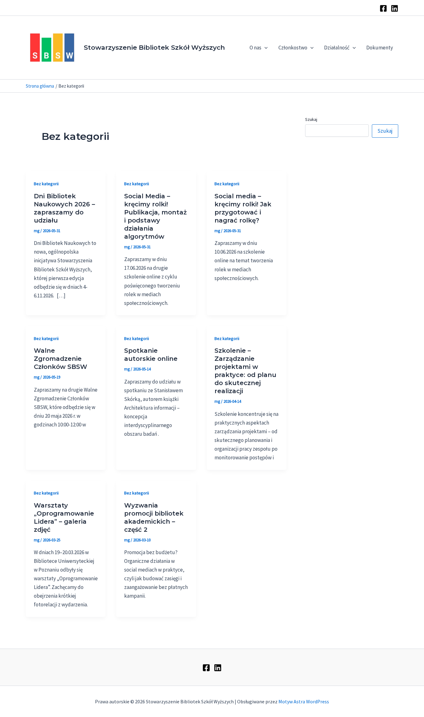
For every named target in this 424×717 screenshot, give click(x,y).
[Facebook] (383, 8)
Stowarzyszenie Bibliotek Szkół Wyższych (154, 47)
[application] (264, 47)
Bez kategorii (46, 183)
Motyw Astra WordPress (303, 701)
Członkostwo (292, 47)
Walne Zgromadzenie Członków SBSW (60, 358)
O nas (255, 47)
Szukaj (311, 119)
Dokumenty (379, 47)
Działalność (337, 47)
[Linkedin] (394, 8)
